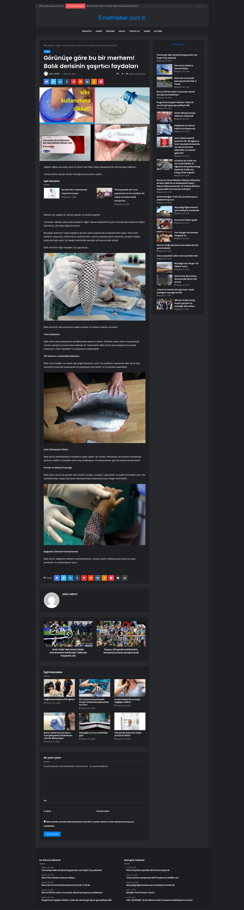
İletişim (158, 31)
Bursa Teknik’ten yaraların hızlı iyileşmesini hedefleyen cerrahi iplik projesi (58, 735)
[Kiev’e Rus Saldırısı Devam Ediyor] (164, 69)
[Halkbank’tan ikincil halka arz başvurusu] (164, 129)
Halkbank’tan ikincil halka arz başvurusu (184, 127)
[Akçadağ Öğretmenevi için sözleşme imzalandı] (164, 211)
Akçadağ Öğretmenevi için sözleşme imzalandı (186, 209)
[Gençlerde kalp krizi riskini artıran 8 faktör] (129, 721)
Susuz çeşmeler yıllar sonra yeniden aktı (177, 255)
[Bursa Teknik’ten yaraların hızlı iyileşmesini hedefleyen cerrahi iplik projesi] (59, 721)
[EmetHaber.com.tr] (122, 17)
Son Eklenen (178, 44)
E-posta (48, 811)
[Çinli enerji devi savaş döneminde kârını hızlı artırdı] (164, 280)
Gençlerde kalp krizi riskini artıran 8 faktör (127, 734)
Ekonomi (110, 31)
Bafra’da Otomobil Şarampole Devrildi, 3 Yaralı (185, 81)
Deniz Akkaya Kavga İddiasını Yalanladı (184, 114)
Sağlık (122, 31)
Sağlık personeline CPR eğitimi (59, 699)
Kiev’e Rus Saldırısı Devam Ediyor (183, 67)
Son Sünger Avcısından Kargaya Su (186, 234)
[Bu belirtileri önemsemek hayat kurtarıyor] (51, 193)
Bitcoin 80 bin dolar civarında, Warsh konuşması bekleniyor (176, 93)
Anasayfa (87, 31)
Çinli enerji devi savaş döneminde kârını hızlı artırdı (185, 279)
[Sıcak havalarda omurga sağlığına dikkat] (129, 688)
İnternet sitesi (103, 811)
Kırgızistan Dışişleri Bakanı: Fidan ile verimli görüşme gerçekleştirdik (116, 6)
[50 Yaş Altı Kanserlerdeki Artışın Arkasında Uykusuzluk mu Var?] (94, 688)
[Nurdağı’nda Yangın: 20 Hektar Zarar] (164, 267)
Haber (99, 31)
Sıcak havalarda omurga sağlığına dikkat (127, 700)
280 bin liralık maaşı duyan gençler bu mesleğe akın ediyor (184, 303)
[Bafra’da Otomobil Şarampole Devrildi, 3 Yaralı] (164, 82)
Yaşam (147, 31)
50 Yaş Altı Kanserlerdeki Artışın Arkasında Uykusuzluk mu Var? (94, 702)
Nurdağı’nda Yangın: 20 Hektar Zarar (186, 265)
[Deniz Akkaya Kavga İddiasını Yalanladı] (164, 117)
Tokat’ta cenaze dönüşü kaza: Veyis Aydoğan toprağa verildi (175, 291)
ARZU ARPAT (54, 74)
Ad (46, 800)
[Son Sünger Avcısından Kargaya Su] (164, 236)
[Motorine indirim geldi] (164, 224)
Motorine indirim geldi (185, 220)
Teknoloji (134, 31)
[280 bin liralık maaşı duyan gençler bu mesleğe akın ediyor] (164, 304)
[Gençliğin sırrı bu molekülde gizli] (94, 721)
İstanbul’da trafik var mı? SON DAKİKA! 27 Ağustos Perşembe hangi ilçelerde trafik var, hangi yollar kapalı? (187, 166)
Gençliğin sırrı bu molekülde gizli (93, 734)
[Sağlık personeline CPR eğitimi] (59, 688)
